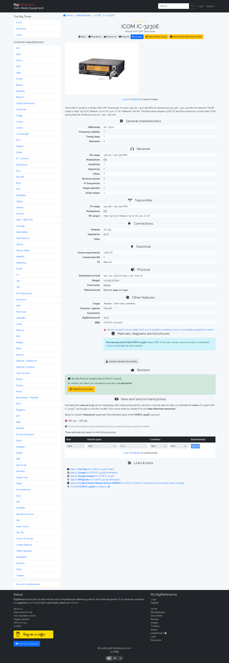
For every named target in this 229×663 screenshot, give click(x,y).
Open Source (23, 373)
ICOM (19, 22)
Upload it (110, 345)
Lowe (19, 324)
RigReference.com (122, 648)
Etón (18, 183)
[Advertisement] (178, 68)
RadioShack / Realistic (27, 397)
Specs (83, 36)
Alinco (19, 60)
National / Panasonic (26, 361)
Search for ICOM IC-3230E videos (92, 469)
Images (154, 622)
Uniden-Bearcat (24, 545)
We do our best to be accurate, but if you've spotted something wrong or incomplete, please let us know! (160, 329)
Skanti (19, 483)
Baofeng (20, 91)
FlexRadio (21, 195)
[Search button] (192, 6)
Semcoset (21, 465)
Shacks (154, 629)
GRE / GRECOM (24, 220)
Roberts (20, 428)
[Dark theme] (120, 658)
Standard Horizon (25, 514)
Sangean (20, 447)
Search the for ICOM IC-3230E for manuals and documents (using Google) (127, 483)
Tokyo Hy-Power (24, 538)
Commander (22, 134)
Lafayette (20, 318)
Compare (138, 36)
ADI (18, 48)
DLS (18, 140)
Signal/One (22, 477)
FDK (18, 189)
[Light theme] (115, 658)
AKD (18, 54)
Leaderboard (157, 633)
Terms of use (20, 622)
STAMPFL (21, 508)
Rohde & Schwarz (25, 434)
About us (18, 609)
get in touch (72, 603)
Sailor (19, 440)
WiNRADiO (21, 557)
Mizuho (20, 355)
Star (18, 520)
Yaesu (19, 35)
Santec (19, 453)
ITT (17, 275)
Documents (156, 615)
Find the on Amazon (88, 486)
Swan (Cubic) (22, 526)
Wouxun (20, 563)
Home (69, 15)
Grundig (20, 226)
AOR (18, 66)
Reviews (155, 619)
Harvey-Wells (23, 250)
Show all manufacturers (28, 584)
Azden (19, 79)
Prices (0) (125, 36)
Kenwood (21, 28)
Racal (19, 391)
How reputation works (25, 615)
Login (200, 6)
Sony (18, 496)
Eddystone (21, 164)
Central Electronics (25, 103)
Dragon (20, 146)
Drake (19, 152)
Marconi (20, 330)
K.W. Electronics (24, 293)
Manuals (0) (95, 36)
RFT (18, 416)
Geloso (20, 207)
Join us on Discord (28, 643)
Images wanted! (21, 619)
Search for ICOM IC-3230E (92, 476)
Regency (20, 410)
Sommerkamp (23, 489)
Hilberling (21, 263)
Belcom (20, 97)
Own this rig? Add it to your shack (187, 36)
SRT (18, 502)
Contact (17, 626)
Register (210, 6)
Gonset (20, 213)
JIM (18, 281)
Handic (19, 244)
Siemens (20, 471)
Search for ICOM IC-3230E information (94, 472)
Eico (18, 171)
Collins (19, 128)
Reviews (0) (111, 36)
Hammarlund (22, 238)
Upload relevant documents (122, 361)
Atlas (18, 72)
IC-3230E (109, 15)
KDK (18, 305)
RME (18, 422)
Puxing (19, 385)
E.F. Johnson (22, 158)
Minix (18, 348)
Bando (19, 85)
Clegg (19, 115)
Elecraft (20, 177)
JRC (18, 287)
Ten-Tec (20, 532)
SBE (18, 459)
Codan (19, 121)
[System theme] (109, 658)
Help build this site (23, 612)
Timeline (155, 626)
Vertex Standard (24, 551)
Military (19, 342)
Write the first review (82, 389)
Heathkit (20, 256)
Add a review (157, 36)
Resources (156, 640)
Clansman (21, 109)
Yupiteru (20, 575)
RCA (18, 404)
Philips (19, 379)
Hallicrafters (22, 232)
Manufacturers (84, 15)
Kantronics (21, 299)
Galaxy (19, 201)
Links (153, 636)
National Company (25, 367)
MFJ (18, 336)
